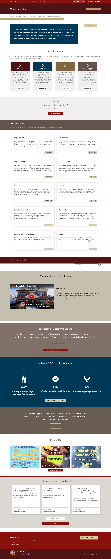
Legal (75, 552)
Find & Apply (40, 16)
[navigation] (54, 16)
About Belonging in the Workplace (55, 350)
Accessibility (67, 552)
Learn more (20, 88)
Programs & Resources (53, 16)
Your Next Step (55, 113)
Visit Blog (55, 524)
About (12, 16)
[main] (55, 277)
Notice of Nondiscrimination (94, 552)
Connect (32, 16)
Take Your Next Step (93, 9)
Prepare (25, 16)
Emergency (82, 552)
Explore (18, 16)
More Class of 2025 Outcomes (56, 400)
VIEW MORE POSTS (55, 518)
